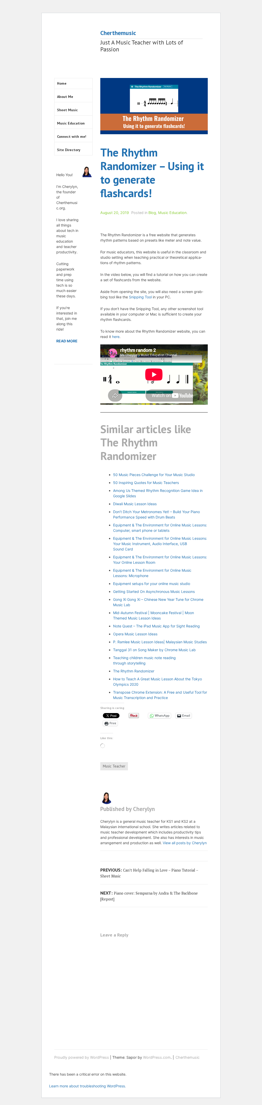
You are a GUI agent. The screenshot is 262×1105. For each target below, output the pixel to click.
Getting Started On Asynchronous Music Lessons (154, 591)
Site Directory (68, 150)
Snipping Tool (140, 297)
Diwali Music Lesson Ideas (135, 504)
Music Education (172, 212)
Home (62, 83)
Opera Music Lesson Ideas (135, 634)
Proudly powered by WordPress (81, 1057)
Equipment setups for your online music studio (151, 583)
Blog (152, 212)
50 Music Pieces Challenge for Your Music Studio (154, 474)
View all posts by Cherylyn (185, 843)
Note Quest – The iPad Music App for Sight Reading (156, 626)
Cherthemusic (118, 33)
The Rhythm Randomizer (133, 671)
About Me (65, 96)
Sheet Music (67, 110)
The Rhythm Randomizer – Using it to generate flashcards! (152, 172)
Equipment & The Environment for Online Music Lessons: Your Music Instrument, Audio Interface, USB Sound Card (160, 543)
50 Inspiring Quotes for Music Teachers (146, 482)
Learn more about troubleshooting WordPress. (87, 1086)
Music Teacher (114, 766)
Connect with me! (71, 136)
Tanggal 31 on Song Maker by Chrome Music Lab (154, 650)
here (115, 336)
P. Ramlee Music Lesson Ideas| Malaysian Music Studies (160, 642)
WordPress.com (157, 1057)
